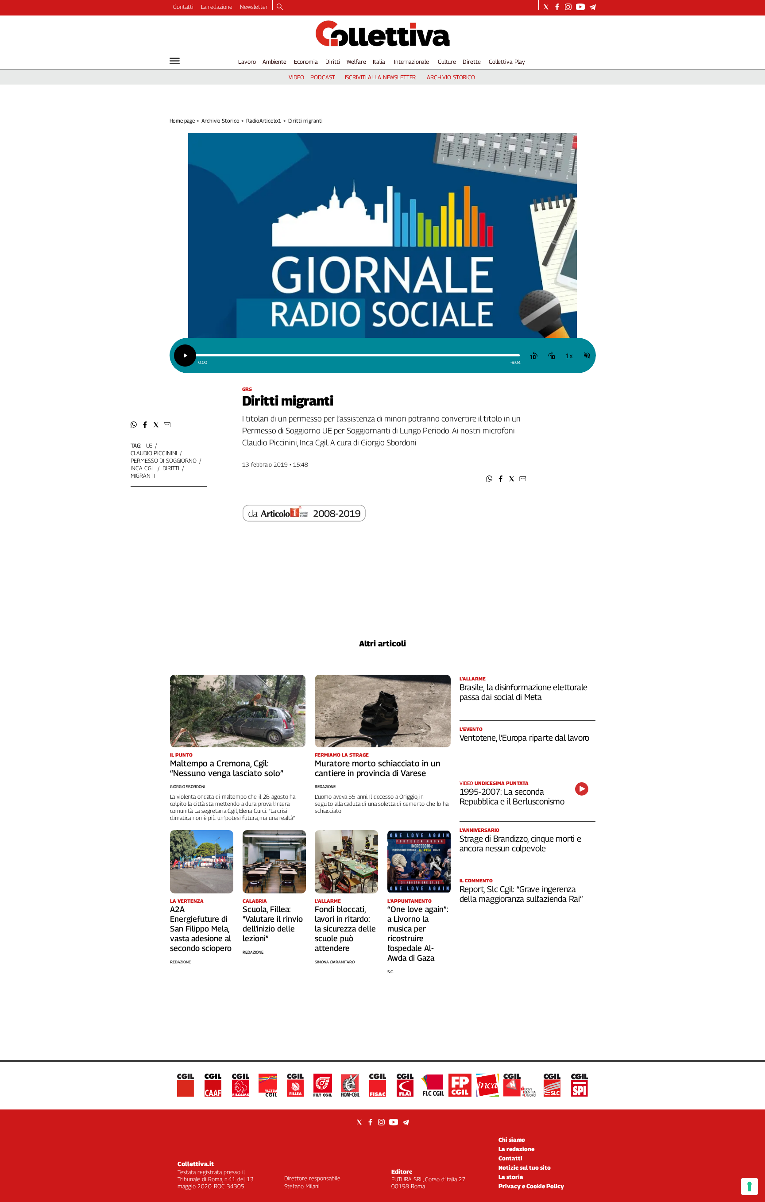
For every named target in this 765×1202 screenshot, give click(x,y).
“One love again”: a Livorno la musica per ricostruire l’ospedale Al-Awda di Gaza (417, 933)
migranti (143, 475)
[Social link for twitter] (546, 7)
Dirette (471, 61)
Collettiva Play (507, 61)
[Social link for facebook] (557, 7)
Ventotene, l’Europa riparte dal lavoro (525, 737)
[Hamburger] (175, 61)
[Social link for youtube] (580, 7)
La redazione (216, 6)
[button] (489, 478)
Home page (182, 120)
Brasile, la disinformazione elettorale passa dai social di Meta (524, 692)
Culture (447, 61)
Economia (306, 61)
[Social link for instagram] (568, 7)
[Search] (280, 8)
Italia (379, 61)
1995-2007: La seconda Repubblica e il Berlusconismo (512, 796)
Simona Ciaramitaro (335, 961)
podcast (322, 77)
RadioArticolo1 (263, 120)
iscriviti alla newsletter (380, 77)
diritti (170, 468)
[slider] (357, 355)
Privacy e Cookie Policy (531, 1186)
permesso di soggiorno (164, 460)
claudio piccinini (154, 452)
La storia (510, 1176)
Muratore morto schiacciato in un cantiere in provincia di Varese (377, 768)
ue (149, 445)
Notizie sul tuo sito (524, 1167)
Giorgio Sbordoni (187, 786)
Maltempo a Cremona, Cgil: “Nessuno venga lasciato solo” (226, 768)
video (296, 77)
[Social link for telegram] (592, 7)
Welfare (356, 61)
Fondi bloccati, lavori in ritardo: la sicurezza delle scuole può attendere (345, 928)
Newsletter (254, 6)
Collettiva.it (196, 1163)
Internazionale (411, 61)
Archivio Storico (220, 120)
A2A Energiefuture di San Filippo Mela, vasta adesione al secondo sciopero (201, 928)
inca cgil (143, 468)
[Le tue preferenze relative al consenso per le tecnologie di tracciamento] (749, 1186)
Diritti (332, 61)
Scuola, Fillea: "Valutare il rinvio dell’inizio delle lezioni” (273, 923)
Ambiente (274, 61)
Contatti (183, 6)
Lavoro (246, 61)
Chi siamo (511, 1139)
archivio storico (451, 77)
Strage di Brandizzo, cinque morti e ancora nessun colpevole (520, 843)
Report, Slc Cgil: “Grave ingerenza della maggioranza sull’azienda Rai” (521, 894)
